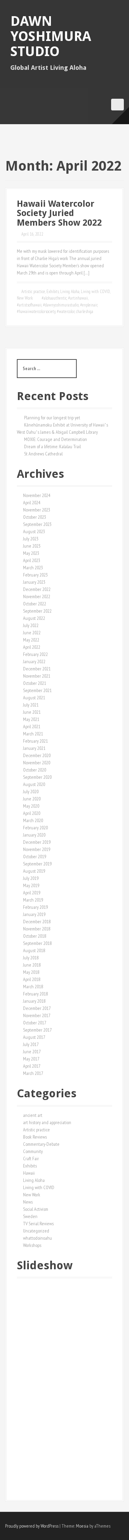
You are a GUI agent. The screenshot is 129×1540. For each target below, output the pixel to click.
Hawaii (29, 1173)
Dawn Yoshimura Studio (50, 36)
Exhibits (52, 291)
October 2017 (34, 1023)
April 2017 (31, 1066)
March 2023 (33, 567)
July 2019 (31, 878)
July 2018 (31, 958)
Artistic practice (33, 291)
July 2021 (31, 705)
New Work (25, 298)
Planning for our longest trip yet (52, 417)
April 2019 (31, 893)
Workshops (32, 1245)
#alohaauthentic (54, 298)
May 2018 (31, 972)
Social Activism (35, 1209)
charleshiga (84, 311)
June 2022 (32, 632)
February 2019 (35, 907)
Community (33, 1151)
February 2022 (35, 654)
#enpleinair (88, 305)
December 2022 (37, 589)
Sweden (30, 1216)
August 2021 (34, 697)
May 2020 (31, 806)
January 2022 (34, 661)
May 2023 (31, 553)
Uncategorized (36, 1231)
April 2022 (31, 647)
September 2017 (37, 1030)
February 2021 (35, 741)
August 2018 (34, 950)
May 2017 (31, 1059)
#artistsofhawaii (29, 305)
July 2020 (31, 791)
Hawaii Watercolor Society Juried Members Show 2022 (59, 213)
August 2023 (34, 531)
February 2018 (35, 994)
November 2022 (36, 596)
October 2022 (34, 604)
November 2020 (36, 763)
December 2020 (37, 755)
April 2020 (31, 813)
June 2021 (32, 712)
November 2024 (36, 495)
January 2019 (34, 914)
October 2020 (34, 770)
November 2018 (36, 929)
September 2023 (37, 524)
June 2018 (32, 965)
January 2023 (34, 582)
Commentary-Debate (41, 1144)
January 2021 (34, 748)
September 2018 (37, 943)
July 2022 (31, 625)
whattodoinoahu (37, 1238)
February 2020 (35, 828)
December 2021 (37, 669)
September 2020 (37, 777)
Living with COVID (95, 291)
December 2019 (37, 842)
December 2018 (37, 921)
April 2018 (31, 979)
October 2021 (34, 683)
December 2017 (37, 1008)
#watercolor (66, 311)
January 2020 (34, 835)
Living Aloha (69, 291)
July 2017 (31, 1044)
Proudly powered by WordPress (31, 1526)
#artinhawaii (78, 298)
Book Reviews (35, 1137)
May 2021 (31, 719)
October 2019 (34, 856)
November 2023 (36, 510)
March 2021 (33, 734)
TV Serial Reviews (38, 1223)
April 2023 (31, 560)
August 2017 (34, 1037)
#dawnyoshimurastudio (61, 305)
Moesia (82, 1526)
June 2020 (32, 799)
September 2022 (37, 611)
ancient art (32, 1115)
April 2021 (31, 726)
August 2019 (34, 871)
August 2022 (34, 618)
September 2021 (37, 690)
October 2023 (34, 517)
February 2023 (35, 575)
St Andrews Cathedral (43, 454)
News (28, 1202)
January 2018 (34, 1001)
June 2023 (32, 546)
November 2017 (36, 1015)
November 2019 (36, 849)
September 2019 (37, 864)
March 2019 (33, 900)
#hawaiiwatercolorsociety (36, 311)
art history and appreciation (47, 1122)
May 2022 (31, 640)
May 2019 (31, 885)
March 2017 (33, 1073)
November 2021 (36, 676)
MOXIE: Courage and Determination (55, 439)
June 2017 (32, 1051)
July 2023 (31, 539)
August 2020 (34, 784)
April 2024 (31, 502)
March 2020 (33, 820)
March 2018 (33, 986)
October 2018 (34, 936)
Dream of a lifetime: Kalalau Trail (52, 446)
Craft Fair (31, 1158)
